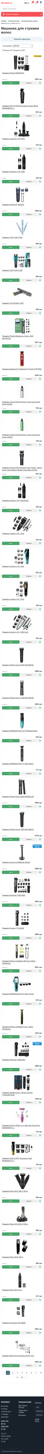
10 (22, 1377)
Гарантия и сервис (23, 1411)
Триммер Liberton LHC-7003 (13, 599)
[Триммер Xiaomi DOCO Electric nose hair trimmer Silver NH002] (22, 392)
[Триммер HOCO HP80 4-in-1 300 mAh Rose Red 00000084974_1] (22, 1115)
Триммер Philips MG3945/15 (13, 73)
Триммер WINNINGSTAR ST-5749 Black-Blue (19, 731)
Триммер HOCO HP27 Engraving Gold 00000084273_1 (17, 1160)
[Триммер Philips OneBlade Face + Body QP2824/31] (22, 1017)
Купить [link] (11, 83)
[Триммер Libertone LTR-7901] (22, 129)
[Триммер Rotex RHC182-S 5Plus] (22, 1214)
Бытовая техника (13, 21)
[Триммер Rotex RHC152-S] (22, 1247)
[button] (40, 83)
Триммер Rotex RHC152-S (12, 1257)
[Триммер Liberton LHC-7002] (22, 523)
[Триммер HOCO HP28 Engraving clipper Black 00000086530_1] (22, 96)
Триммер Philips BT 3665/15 (13, 205)
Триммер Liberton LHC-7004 (13, 566)
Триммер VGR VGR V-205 (12, 237)
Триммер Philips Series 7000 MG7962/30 (18, 698)
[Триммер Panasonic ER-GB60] (22, 1313)
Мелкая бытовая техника (30, 21)
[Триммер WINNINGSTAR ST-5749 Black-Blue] (22, 721)
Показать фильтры (22, 39)
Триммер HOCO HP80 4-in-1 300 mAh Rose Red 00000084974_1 (21, 1127)
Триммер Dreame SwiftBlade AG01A (16, 862)
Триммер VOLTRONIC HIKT (13, 303)
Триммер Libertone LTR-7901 (13, 139)
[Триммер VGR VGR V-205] (22, 227)
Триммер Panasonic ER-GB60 (14, 1323)
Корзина (38, 1403)
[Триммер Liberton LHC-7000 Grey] (22, 622)
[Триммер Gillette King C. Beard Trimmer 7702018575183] (22, 1082)
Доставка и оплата (23, 1406)
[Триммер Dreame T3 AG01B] (22, 918)
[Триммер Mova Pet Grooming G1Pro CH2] (22, 1346)
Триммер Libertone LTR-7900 (13, 172)
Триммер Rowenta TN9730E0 (13, 895)
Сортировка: (7, 46)
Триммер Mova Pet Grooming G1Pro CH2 (18, 1356)
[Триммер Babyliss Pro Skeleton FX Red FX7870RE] (22, 359)
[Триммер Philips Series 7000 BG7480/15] (22, 819)
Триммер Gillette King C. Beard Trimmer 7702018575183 (17, 1094)
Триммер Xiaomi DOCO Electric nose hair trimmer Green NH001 (21, 436)
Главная (3, 21)
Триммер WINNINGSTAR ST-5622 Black (17, 764)
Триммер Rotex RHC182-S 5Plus (15, 1224)
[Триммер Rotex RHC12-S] (22, 1280)
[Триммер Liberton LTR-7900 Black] (22, 490)
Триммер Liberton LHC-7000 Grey (15, 632)
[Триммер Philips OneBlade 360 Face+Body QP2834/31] (22, 951)
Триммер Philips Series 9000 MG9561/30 (18, 797)
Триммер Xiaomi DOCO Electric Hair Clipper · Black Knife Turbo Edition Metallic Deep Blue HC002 (22, 469)
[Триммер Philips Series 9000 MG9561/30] (22, 786)
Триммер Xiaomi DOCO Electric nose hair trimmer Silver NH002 (21, 403)
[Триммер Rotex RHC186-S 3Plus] (22, 1181)
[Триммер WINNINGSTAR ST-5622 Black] (22, 754)
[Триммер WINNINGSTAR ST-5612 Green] (22, 984)
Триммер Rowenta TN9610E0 (13, 1060)
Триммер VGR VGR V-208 (12, 270)
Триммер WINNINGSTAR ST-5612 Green (18, 994)
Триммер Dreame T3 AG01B (13, 928)
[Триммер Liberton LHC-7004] (22, 556)
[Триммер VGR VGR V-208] (22, 260)
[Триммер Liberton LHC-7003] (22, 589)
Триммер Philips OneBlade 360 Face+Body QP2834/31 (18, 962)
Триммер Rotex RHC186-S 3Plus (15, 1191)
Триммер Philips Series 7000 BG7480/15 (18, 829)
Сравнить (29, 83)
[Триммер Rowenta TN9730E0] (22, 885)
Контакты (22, 1415)
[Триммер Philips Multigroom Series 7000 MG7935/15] (22, 326)
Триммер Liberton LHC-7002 (13, 534)
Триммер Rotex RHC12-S (12, 1290)
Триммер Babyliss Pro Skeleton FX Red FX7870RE (22, 369)
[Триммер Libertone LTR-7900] (22, 161)
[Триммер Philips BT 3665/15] (22, 194)
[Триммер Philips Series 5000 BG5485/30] (22, 655)
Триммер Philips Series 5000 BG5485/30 (18, 665)
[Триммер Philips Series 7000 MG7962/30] (22, 688)
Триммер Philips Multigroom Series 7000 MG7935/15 (17, 337)
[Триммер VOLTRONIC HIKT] (22, 293)
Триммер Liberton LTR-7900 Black (15, 501)
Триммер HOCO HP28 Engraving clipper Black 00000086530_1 (20, 107)
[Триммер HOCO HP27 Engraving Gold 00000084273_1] (22, 1148)
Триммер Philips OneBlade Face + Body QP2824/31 (17, 1028)
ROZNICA (6, 3)
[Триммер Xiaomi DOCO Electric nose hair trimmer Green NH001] (22, 425)
